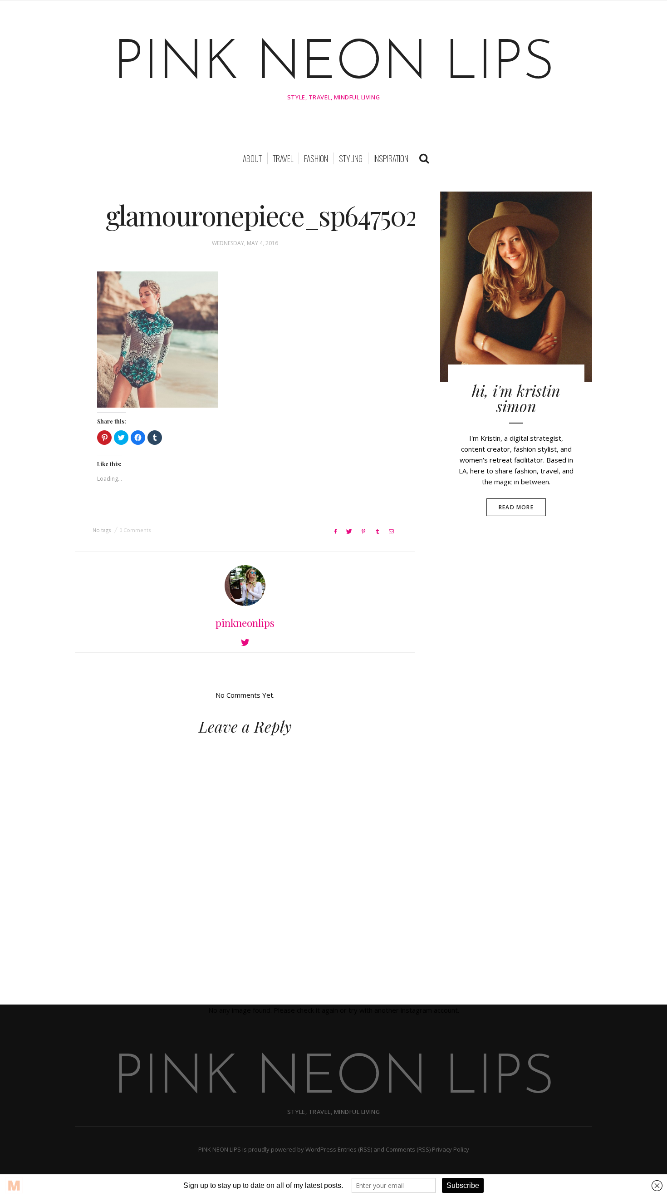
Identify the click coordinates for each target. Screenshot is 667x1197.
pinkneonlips (245, 623)
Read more (516, 507)
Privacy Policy (450, 1149)
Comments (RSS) (408, 1149)
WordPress (320, 1149)
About (252, 158)
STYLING (351, 158)
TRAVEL (283, 158)
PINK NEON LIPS (333, 64)
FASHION (316, 158)
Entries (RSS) (355, 1149)
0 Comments (135, 530)
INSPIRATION (390, 158)
